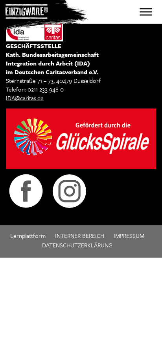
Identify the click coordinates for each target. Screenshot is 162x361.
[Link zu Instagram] (69, 190)
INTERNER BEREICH (79, 235)
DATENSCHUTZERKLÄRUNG (77, 245)
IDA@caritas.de (25, 98)
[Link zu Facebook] (26, 190)
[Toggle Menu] (146, 11)
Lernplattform (28, 235)
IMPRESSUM (129, 235)
